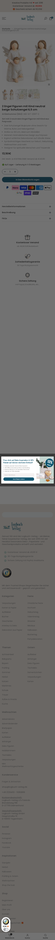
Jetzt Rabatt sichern (19, 479)
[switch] (5, 929)
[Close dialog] (52, 458)
